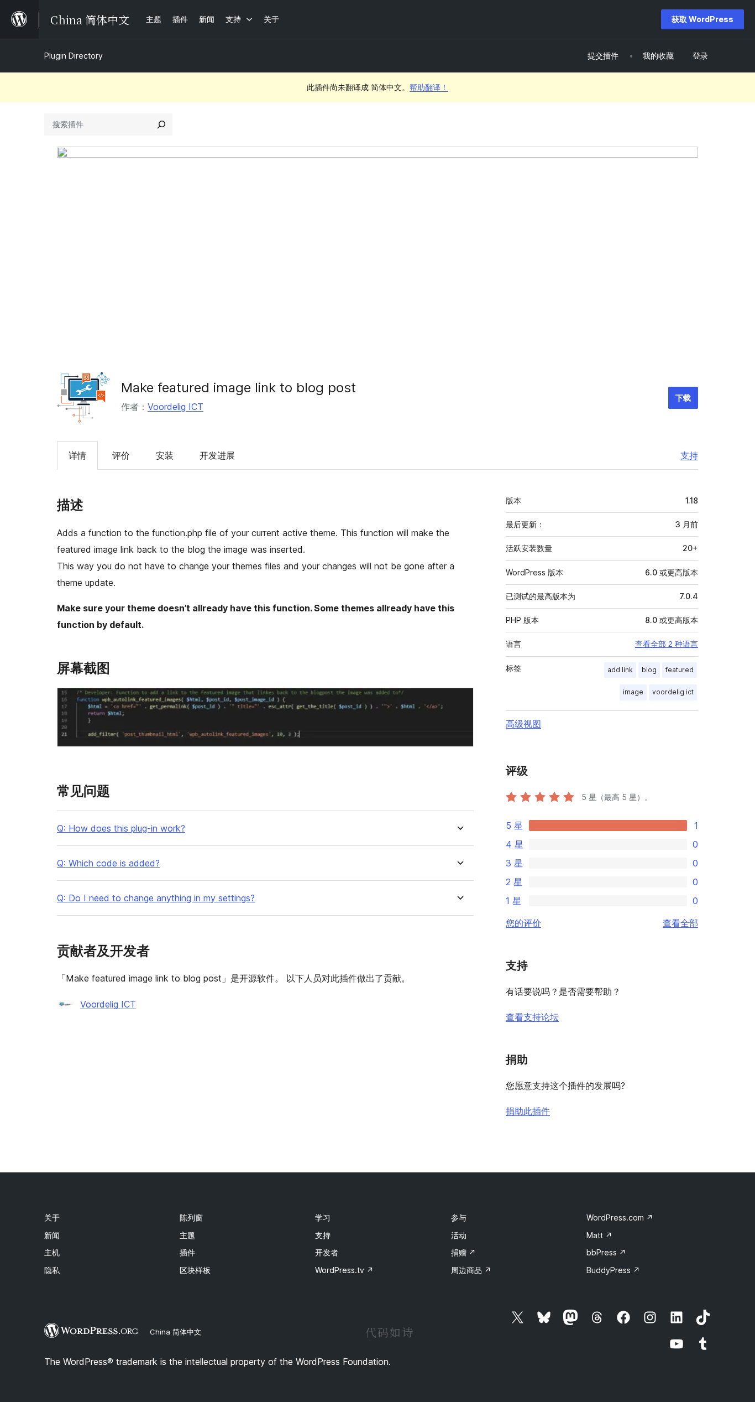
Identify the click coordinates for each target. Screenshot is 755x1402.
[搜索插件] (161, 124)
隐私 (52, 1270)
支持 (689, 455)
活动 (458, 1235)
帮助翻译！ (429, 87)
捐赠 (463, 1252)
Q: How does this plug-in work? (121, 828)
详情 (77, 455)
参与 (458, 1217)
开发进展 (217, 455)
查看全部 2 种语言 (666, 644)
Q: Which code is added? (108, 863)
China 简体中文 (175, 1331)
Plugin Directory (73, 55)
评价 (121, 455)
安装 (165, 455)
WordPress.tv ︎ (344, 1270)
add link (620, 670)
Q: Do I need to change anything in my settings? (156, 898)
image (633, 692)
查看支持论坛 (532, 1016)
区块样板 (195, 1270)
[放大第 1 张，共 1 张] (458, 702)
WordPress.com (619, 1217)
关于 (52, 1217)
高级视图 (523, 723)
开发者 (326, 1252)
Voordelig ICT (175, 406)
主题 (187, 1235)
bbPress (606, 1252)
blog (649, 670)
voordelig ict (673, 692)
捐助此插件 (528, 1111)
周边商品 (471, 1270)
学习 (323, 1217)
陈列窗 (191, 1217)
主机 (52, 1252)
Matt (599, 1235)
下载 (683, 397)
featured (679, 670)
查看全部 (680, 922)
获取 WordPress (702, 19)
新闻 (52, 1235)
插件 (187, 1252)
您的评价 (523, 922)
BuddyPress (613, 1270)
